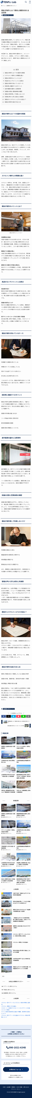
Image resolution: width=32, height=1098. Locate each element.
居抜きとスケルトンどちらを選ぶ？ (15, 99)
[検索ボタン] (26, 2)
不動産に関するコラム (9, 989)
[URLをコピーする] (28, 716)
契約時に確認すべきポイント (13, 86)
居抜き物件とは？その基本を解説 (15, 73)
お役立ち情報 (19, 1087)
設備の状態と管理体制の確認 (13, 91)
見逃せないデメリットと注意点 (14, 81)
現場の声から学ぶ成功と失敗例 (14, 97)
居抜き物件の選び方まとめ (13, 102)
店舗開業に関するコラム (8, 15)
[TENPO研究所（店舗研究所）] (8, 2)
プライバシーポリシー (16, 1089)
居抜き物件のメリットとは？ (13, 78)
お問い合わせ (26, 1087)
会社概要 (9, 1087)
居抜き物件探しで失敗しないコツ (15, 94)
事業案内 (13, 1087)
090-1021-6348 (17, 1047)
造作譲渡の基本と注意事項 (13, 89)
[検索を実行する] (29, 976)
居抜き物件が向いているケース (14, 83)
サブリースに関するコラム (10, 986)
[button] (3, 716)
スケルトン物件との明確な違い (14, 75)
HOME (4, 1087)
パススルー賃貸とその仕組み (8, 1006)
